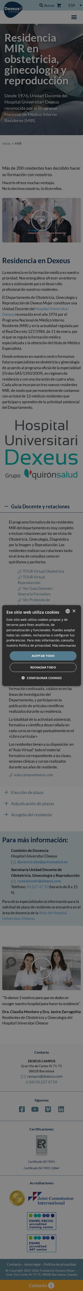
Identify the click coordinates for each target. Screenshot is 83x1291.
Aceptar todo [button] (43, 656)
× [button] (73, 611)
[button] (41, 677)
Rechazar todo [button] (43, 667)
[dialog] (41, 645)
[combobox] (68, 611)
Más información (64, 645)
